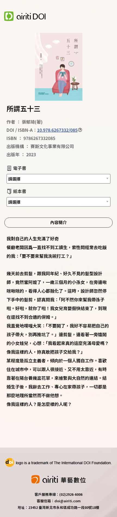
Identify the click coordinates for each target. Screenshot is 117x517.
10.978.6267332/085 (57, 130)
